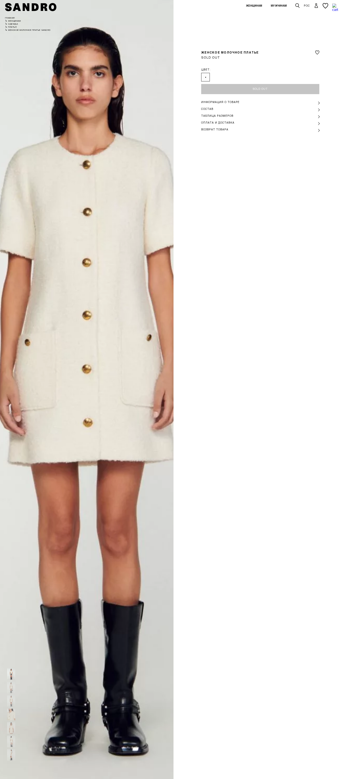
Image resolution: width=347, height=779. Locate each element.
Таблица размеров (217, 115)
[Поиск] (297, 6)
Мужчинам (279, 5)
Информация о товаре (220, 102)
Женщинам (254, 5)
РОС (307, 5)
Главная (10, 17)
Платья (12, 27)
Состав (207, 108)
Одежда (13, 24)
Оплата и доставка (217, 122)
